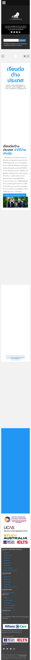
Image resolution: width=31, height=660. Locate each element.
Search (5, 37)
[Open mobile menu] (4, 2)
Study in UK (7, 558)
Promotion (6, 553)
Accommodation (8, 600)
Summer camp (8, 555)
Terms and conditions (9, 605)
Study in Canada (8, 568)
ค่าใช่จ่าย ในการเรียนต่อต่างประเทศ (14, 195)
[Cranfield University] (19, 341)
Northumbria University (12, 292)
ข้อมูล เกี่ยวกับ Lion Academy (16, 141)
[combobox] (11, 40)
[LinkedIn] (19, 32)
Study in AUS (7, 563)
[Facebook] (11, 32)
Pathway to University (8, 593)
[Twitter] (14, 32)
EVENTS (9, 265)
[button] (24, 56)
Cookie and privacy (9, 608)
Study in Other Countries (10, 570)
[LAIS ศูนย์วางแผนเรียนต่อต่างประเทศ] (15, 16)
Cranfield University (18, 334)
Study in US (7, 560)
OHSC (4, 622)
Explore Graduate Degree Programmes (16, 357)
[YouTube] (17, 32)
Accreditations (7, 603)
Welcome (6, 597)
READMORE (11, 424)
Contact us (6, 613)
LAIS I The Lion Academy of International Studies (18, 269)
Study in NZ (7, 565)
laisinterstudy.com (23, 655)
